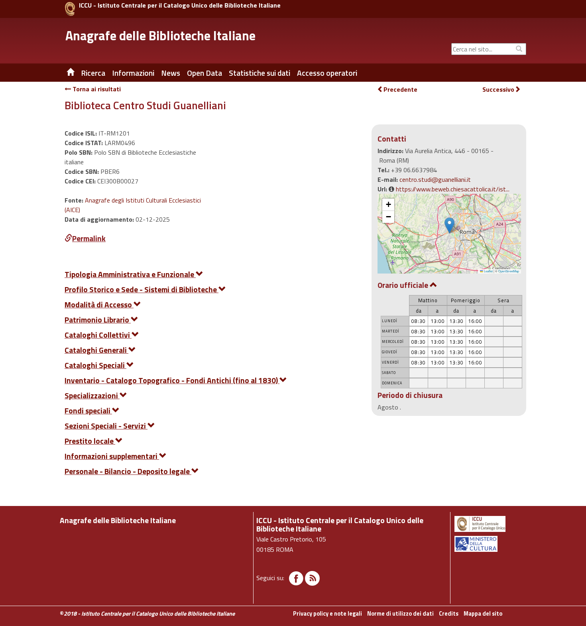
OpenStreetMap (508, 271)
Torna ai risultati (96, 89)
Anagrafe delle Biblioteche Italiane (160, 35)
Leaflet (488, 271)
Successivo (498, 89)
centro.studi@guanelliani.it (435, 179)
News (170, 73)
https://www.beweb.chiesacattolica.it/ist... (452, 189)
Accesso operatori (327, 73)
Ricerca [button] (93, 73)
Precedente (400, 89)
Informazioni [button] (133, 73)
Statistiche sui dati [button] (259, 73)
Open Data (204, 73)
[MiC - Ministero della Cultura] (489, 544)
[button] (449, 225)
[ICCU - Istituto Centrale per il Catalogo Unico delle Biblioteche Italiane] (70, 9)
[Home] (65, 73)
